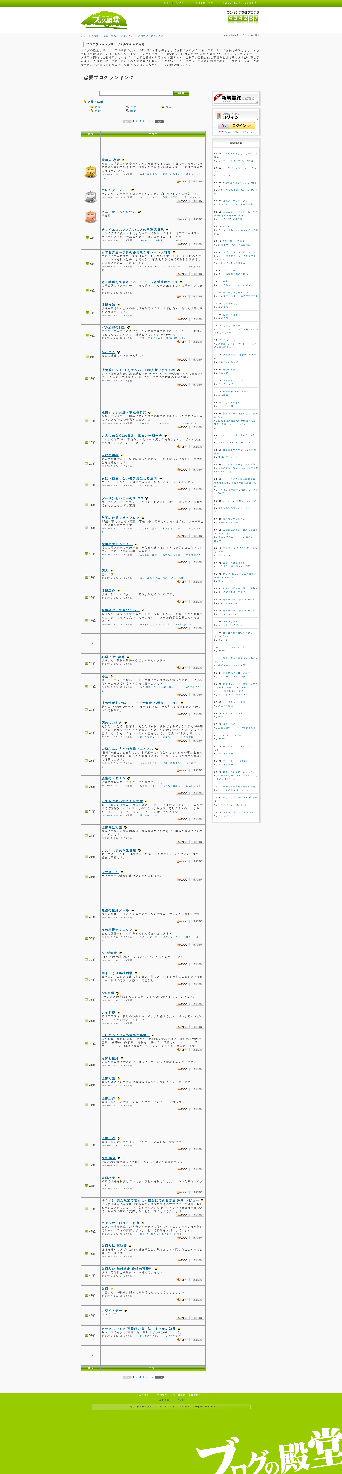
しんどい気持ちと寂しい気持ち (240, 588)
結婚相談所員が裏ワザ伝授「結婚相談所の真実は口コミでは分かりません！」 (236, 424)
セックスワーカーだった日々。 (235, 285)
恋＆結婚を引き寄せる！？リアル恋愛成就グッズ (140, 282)
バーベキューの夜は (234, 702)
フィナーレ (229, 270)
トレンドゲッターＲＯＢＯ (233, 695)
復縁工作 (108, 590)
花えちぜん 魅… (194, 197)
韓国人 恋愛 (111, 160)
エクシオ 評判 (170, 1234)
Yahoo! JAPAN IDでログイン (240, 132)
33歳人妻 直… (185, 624)
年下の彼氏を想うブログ (121, 517)
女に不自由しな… (150, 485)
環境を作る (229, 724)
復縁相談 (108, 1078)
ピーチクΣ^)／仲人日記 (231, 219)
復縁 (105, 1288)
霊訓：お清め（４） (234, 563)
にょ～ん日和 (225, 406)
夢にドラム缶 (155, 338)
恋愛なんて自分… (173, 555)
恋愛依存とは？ (231, 315)
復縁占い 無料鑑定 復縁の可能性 (127, 1268)
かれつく (108, 352)
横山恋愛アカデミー (117, 544)
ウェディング (225, 384)
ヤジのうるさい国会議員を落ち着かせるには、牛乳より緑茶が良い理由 (236, 482)
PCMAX (223, 651)
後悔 (142, 338)
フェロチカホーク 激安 (232, 676)
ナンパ (222, 717)
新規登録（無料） (206, 3)
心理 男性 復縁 (113, 657)
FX (159, 1400)
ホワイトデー (112, 1310)
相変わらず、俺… (173, 528)
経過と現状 (146, 624)
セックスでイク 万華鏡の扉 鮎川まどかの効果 (139, 1328)
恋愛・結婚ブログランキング (120, 36)
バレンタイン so (228, 614)
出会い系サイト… (150, 763)
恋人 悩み (162, 578)
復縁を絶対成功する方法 (232, 665)
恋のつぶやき (112, 722)
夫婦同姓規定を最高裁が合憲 (239, 786)
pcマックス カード (234, 647)
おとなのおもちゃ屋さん (232, 263)
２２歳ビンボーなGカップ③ (239, 464)
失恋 (169, 107)
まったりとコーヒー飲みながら (235, 204)
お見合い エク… (149, 1234)
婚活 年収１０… (149, 687)
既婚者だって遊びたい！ (121, 610)
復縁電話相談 (112, 827)
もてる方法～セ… (150, 266)
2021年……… (148, 423)
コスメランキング (174, 1400)
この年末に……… (163, 240)
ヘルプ (165, 3)
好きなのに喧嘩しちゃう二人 (239, 772)
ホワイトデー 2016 (235, 761)
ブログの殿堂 (91, 36)
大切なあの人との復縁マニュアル (128, 748)
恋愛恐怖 (223, 307)
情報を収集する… (173, 763)
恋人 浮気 (146, 578)
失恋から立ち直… (150, 937)
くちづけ (189, 737)
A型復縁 (108, 993)
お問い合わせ (177, 1395)
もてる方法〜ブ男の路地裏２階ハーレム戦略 (136, 252)
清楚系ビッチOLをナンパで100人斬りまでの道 (139, 370)
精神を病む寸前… (150, 174)
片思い (135, 107)
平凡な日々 (229, 340)
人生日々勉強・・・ (229, 706)
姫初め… (145, 240)
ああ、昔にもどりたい (119, 211)
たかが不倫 (229, 369)
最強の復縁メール (115, 910)
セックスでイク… (150, 1336)
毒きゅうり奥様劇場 (117, 973)
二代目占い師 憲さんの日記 (234, 566)
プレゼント (224, 640)
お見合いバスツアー (229, 362)
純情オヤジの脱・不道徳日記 (124, 412)
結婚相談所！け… (171, 687)
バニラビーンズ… (150, 197)
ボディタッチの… (173, 937)
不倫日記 (223, 373)
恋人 (105, 570)
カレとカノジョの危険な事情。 (126, 1035)
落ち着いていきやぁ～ (235, 519)
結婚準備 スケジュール (236, 392)
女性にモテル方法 (233, 713)
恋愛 (98, 107)
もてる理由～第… (173, 266)
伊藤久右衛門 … (172, 197)
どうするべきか (231, 402)
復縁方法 (108, 304)
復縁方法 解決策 (114, 1245)
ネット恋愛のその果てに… (233, 274)
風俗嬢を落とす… (150, 786)
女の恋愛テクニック (117, 929)
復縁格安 (108, 1177)
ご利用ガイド (146, 1395)
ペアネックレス (227, 816)
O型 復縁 (109, 1158)
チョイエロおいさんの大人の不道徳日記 (133, 229)
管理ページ (182, 3)
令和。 (227, 281)
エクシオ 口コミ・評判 (121, 1223)
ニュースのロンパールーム (233, 790)
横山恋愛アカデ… (150, 555)
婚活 (105, 676)
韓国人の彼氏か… (173, 174)
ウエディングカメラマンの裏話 (235, 161)
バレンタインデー (115, 190)
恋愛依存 (223, 318)
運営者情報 (195, 1395)
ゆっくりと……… (186, 240)
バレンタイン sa (228, 603)
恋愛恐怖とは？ (231, 303)
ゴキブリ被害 (230, 622)
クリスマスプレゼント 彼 (232, 805)
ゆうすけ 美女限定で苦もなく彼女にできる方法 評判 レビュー (150, 1200)
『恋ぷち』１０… (170, 737)
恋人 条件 (177, 578)
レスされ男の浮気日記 (119, 850)
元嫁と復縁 (110, 1058)
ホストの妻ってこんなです (122, 801)
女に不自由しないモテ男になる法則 (129, 478)
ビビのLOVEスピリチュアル (234, 442)
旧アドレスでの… (150, 815)
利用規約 (162, 1395)
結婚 (98, 110)
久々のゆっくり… (190, 423)
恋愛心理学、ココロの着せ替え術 (237, 728)
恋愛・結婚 (95, 101)
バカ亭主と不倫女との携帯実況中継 (238, 296)
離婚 (133, 110)
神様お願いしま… (176, 338)
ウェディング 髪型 (233, 380)
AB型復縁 (109, 953)
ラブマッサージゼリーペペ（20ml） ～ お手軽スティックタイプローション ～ (236, 255)
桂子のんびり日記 (228, 522)
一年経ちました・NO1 (236, 292)
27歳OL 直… (164, 624)
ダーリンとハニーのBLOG (122, 498)
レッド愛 (108, 1012)
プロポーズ (224, 555)
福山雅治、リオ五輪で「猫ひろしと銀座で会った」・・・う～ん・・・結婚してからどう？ (236, 687)
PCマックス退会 (232, 735)
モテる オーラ (231, 326)
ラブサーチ (110, 872)
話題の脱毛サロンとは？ (236, 673)
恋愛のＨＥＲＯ (114, 778)
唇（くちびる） (148, 737)
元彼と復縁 (110, 455)
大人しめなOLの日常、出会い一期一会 (132, 435)
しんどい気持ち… (150, 528)
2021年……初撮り (234, 241)
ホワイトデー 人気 (229, 753)
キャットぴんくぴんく (230, 625)
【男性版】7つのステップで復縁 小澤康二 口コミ (140, 703)
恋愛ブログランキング (153, 36)
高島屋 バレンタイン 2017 (238, 599)
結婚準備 (223, 395)
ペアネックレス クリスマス (238, 812)
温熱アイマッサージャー (236, 201)
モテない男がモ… (173, 786)
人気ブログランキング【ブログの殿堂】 (169, 1407)
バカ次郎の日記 (114, 327)
